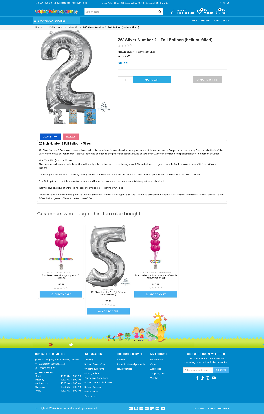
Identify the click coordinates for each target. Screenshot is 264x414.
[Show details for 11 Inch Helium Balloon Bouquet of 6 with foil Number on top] (155, 247)
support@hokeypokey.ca (52, 363)
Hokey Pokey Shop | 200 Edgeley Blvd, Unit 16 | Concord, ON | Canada (134, 3)
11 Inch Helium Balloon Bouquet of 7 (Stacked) (60, 276)
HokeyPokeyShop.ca (112, 187)
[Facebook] (220, 3)
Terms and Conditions (96, 378)
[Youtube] (214, 378)
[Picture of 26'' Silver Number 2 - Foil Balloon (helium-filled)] (76, 72)
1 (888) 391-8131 (47, 368)
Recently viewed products (131, 364)
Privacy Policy (91, 373)
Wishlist (154, 378)
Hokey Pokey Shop (145, 51)
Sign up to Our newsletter (206, 354)
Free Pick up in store (49, 181)
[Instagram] (224, 3)
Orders (154, 364)
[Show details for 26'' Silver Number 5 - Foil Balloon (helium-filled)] (108, 256)
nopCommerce (219, 408)
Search (121, 359)
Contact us (221, 20)
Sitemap (89, 359)
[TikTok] (228, 3)
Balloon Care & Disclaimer (98, 382)
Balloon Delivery (92, 387)
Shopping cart (157, 373)
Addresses (155, 368)
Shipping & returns (94, 368)
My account (156, 359)
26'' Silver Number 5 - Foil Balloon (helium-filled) (108, 293)
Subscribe (221, 370)
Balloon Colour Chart (95, 364)
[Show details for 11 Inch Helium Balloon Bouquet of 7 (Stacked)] (61, 247)
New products (201, 20)
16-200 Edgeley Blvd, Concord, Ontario (58, 359)
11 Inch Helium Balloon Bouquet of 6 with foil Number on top (156, 276)
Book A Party (91, 391)
